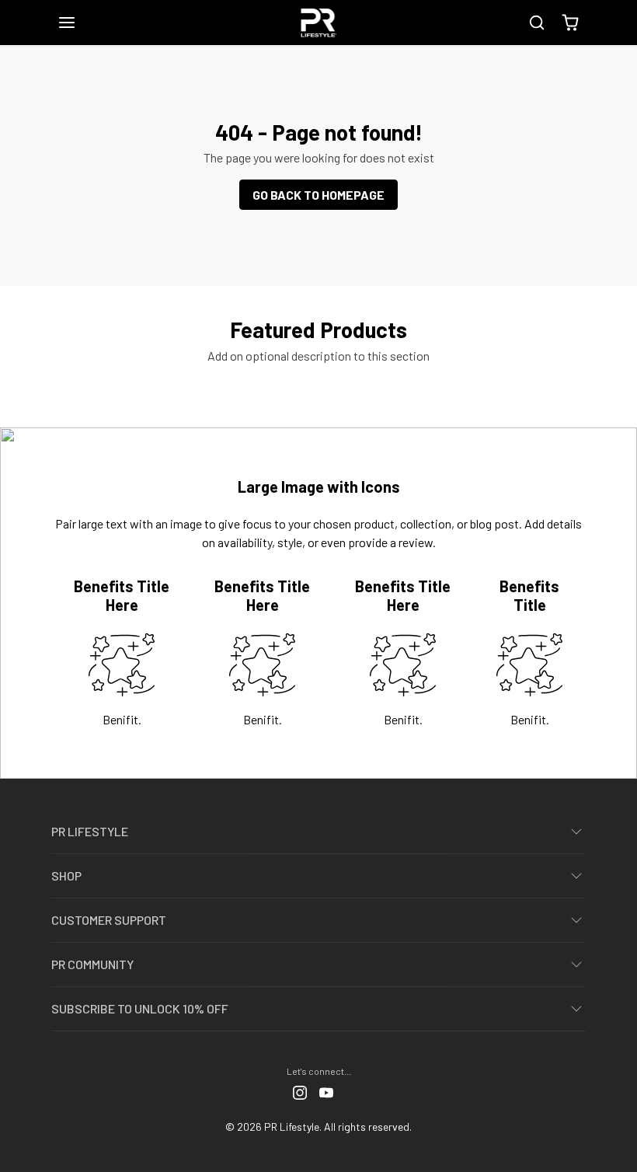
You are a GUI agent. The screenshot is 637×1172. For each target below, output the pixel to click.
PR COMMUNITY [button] (92, 964)
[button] (82, 22)
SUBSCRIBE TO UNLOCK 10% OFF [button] (139, 1008)
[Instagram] (300, 1091)
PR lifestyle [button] (89, 831)
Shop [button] (66, 875)
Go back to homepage (318, 194)
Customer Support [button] (108, 919)
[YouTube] (326, 1091)
